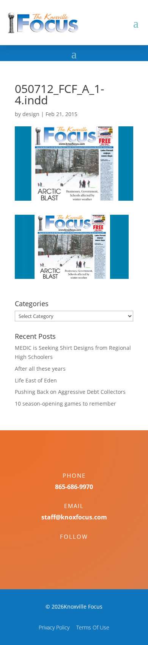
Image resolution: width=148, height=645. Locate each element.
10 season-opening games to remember (65, 403)
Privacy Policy (54, 627)
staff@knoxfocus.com (74, 517)
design (30, 114)
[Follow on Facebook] (66, 550)
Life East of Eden (36, 380)
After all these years (40, 368)
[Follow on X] (82, 550)
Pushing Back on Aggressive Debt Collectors (70, 391)
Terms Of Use (92, 627)
